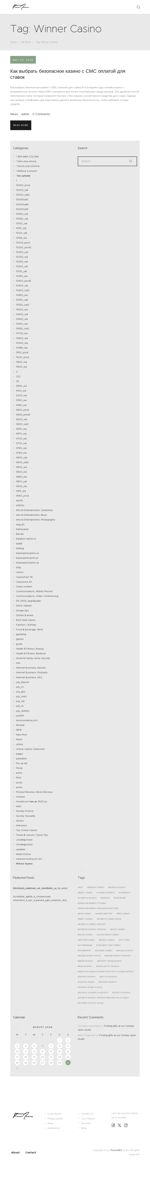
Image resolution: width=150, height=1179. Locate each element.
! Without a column (26, 171)
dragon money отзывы (92, 903)
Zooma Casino (104, 950)
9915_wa (21, 491)
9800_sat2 (22, 462)
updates (20, 849)
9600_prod (22, 409)
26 (17, 381)
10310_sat (21, 271)
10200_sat (22, 252)
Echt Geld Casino (25, 620)
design (106, 898)
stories (20, 820)
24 (17, 1062)
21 (51, 1057)
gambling (21, 634)
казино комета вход (90, 987)
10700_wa (22, 333)
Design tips (22, 610)
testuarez (21, 825)
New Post (21, 734)
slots (18, 806)
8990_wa (21, 386)
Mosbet (20, 725)
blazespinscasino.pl (27, 558)
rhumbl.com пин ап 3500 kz (31, 801)
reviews (20, 796)
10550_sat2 (22, 304)
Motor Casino (87, 940)
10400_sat (22, 285)
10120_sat (21, 233)
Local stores (54, 1113)
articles (20, 505)
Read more (20, 125)
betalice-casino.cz (26, 538)
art (81, 887)
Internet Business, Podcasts (32, 672)
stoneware (85, 945)
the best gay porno (109, 945)
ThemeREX (116, 1150)
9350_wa (21, 400)
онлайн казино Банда (91, 1003)
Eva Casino (85, 913)
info (18, 663)
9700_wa (21, 438)
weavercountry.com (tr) (29, 859)
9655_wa (21, 428)
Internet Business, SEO (29, 677)
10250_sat (22, 261)
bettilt (19, 543)
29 (59, 1062)
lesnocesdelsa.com (27, 720)
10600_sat (22, 314)
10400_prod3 (23, 280)
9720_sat (21, 443)
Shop (50, 1123)
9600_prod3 (23, 414)
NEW (19, 729)
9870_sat (21, 481)
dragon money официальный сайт (99, 908)
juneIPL (20, 715)
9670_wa (21, 433)
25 (25, 1062)
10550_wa (22, 309)
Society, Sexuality (25, 816)
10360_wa (21, 276)
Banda (20, 534)
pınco (19, 772)
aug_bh (20, 524)
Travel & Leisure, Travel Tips (32, 835)
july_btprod (22, 682)
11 (25, 1051)
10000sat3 (22, 199)
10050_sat (22, 214)
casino (19, 572)
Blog (83, 1128)
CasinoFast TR (24, 577)
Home (13, 42)
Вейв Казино (86, 961)
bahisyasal (22, 529)
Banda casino (96, 887)
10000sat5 (22, 209)
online (19, 744)
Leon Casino (86, 934)
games (20, 639)
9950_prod (22, 495)
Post (18, 777)
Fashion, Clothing (26, 624)
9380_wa (21, 405)
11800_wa (21, 362)
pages (19, 753)
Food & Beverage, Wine (29, 629)
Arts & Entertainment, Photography (35, 519)
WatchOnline (23, 854)
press (19, 787)
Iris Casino (124, 913)
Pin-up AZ (21, 763)
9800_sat (21, 457)
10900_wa (22, 343)
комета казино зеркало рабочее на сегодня (104, 997)
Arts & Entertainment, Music (31, 515)
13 (43, 1051)
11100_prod (22, 352)
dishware (120, 898)
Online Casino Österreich (30, 749)
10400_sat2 (22, 290)
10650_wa (22, 323)
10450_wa (22, 295)
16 (68, 1051)
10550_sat (22, 299)
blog (18, 567)
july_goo (20, 691)
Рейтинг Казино (24, 863)
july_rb (20, 706)
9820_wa (21, 471)
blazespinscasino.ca (27, 553)
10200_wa (22, 257)
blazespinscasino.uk (27, 562)
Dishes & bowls (24, 615)
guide (19, 644)
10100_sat (21, 223)
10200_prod (23, 242)
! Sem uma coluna (26, 161)
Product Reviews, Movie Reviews (34, 792)
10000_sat (22, 190)
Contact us (87, 1113)
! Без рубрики (23, 175)
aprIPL (19, 500)
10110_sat (21, 228)
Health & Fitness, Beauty (30, 648)
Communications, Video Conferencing (37, 596)
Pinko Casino (107, 940)
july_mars (21, 696)
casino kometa (106, 892)
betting (20, 548)
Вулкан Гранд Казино (110, 961)
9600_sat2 (22, 424)
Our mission (88, 1118)
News (14, 114)
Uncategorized (24, 844)
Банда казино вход (89, 955)
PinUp (19, 768)
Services (86, 1123)
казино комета (108, 982)
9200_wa (21, 395)
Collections (54, 1128)
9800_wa (21, 467)
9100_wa (21, 390)
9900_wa (21, 486)
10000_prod (23, 185)
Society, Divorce (25, 811)
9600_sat (21, 419)
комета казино (121, 992)
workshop (85, 950)
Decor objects (24, 605)
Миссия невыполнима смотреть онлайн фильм (106, 971)
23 (68, 1057)
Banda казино (117, 887)
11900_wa (21, 366)
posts (19, 782)
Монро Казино (87, 976)
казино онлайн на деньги (93, 992)
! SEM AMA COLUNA (27, 156)
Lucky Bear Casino (108, 934)
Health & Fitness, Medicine (31, 653)
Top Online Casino (26, 830)
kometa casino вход (109, 919)
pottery (125, 940)
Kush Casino (118, 929)
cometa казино (88, 898)
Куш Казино (85, 966)
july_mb (20, 701)
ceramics (125, 892)
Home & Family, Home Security (33, 658)
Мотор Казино (109, 976)
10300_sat (22, 266)
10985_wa (21, 347)
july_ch (20, 687)
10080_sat (22, 218)
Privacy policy (55, 1118)
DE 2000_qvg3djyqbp (28, 600)
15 (60, 1051)
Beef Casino (86, 892)
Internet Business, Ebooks (31, 667)
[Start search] (138, 7)
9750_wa (21, 448)
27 (42, 1062)
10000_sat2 (23, 194)
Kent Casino (86, 919)
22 (59, 1057)
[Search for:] (107, 161)
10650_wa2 (22, 328)
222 (18, 376)
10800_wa (22, 338)
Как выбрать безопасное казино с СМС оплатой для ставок (67, 74)
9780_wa (21, 452)
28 (51, 1062)
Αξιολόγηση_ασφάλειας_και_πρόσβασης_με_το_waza (40, 888)
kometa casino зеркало (92, 924)
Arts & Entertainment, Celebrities (34, 510)
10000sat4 (22, 204)
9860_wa (21, 476)
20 (42, 1057)
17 (17, 1057)
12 (34, 1051)
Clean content (24, 586)
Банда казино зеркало (118, 955)
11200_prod (22, 357)
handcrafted (104, 913)
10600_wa (22, 319)
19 (34, 1057)
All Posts (26, 42)
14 (51, 1051)
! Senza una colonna (27, 166)
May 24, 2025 (23, 59)
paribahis (21, 758)
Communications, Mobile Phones (34, 591)
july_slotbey (22, 710)
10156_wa (21, 237)
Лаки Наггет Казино (108, 966)
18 (26, 1057)
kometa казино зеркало (92, 929)
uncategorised (24, 839)
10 (17, 1051)
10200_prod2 (23, 247)
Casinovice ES (24, 581)
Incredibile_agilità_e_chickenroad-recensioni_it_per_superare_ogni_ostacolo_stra (40, 898)
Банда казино (125, 950)
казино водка (86, 982)
